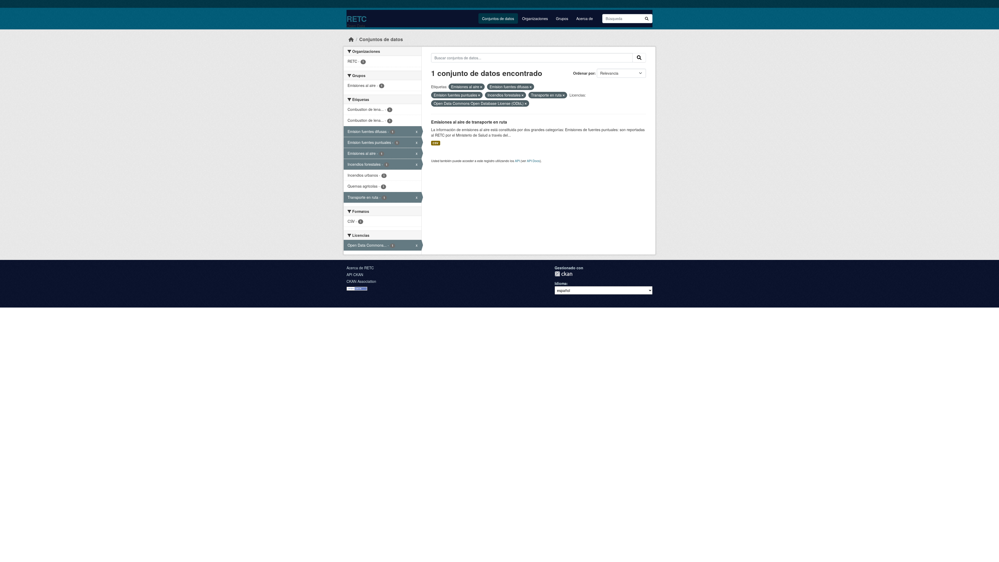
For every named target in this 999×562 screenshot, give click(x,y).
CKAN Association (361, 281)
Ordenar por (583, 73)
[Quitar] (481, 87)
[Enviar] (647, 18)
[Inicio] (351, 39)
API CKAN (355, 274)
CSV (435, 143)
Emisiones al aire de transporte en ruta (469, 122)
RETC (357, 18)
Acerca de (584, 18)
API (517, 160)
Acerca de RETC (360, 267)
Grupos (562, 18)
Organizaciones (535, 18)
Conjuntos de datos (498, 18)
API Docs (533, 160)
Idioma (561, 283)
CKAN (563, 274)
